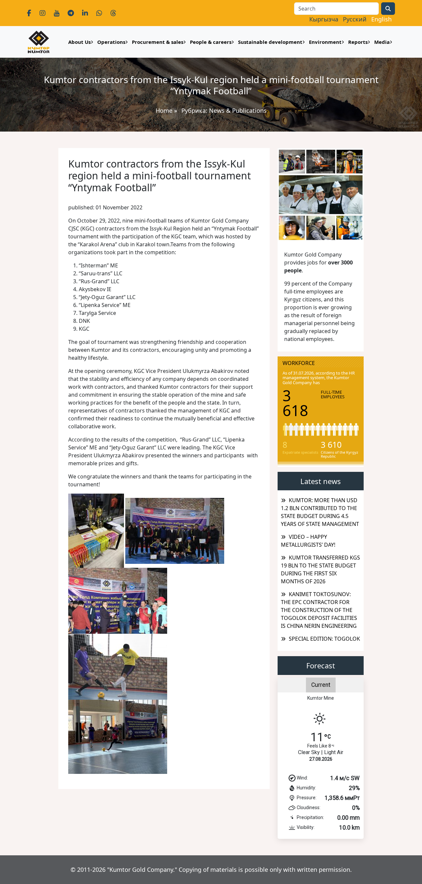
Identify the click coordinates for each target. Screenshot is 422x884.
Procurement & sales (157, 42)
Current (320, 685)
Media (382, 42)
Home (164, 110)
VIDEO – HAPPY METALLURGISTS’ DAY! (308, 540)
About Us (79, 42)
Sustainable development (270, 42)
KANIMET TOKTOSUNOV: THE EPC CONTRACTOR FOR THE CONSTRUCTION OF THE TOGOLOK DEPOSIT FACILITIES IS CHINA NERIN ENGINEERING (319, 610)
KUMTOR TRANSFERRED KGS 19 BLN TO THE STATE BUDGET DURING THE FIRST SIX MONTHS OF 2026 (320, 569)
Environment (325, 42)
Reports (358, 42)
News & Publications (238, 110)
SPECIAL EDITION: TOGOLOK (324, 638)
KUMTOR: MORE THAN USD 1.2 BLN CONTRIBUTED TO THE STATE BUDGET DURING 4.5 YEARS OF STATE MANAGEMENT (320, 512)
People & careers (210, 42)
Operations (111, 42)
